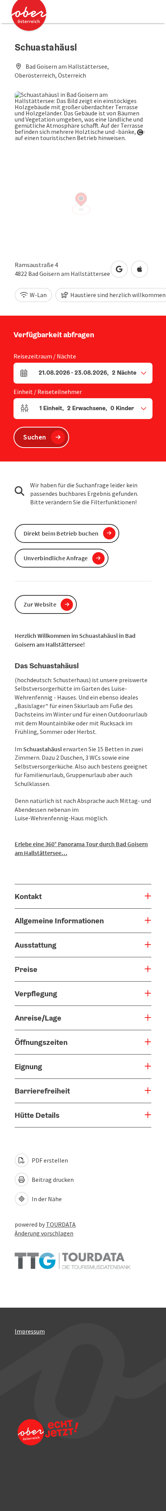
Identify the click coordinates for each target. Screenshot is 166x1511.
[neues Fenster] (72, 1257)
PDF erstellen (49, 1160)
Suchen (34, 437)
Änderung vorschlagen (44, 1233)
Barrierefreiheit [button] (42, 1091)
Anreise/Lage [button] (38, 1018)
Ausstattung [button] (35, 945)
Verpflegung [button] (36, 994)
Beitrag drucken (52, 1179)
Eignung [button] (28, 1066)
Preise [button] (26, 969)
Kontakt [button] (28, 896)
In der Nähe (46, 1199)
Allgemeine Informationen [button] (59, 921)
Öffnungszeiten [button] (41, 1042)
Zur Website (40, 604)
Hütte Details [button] (37, 1115)
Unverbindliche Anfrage (56, 558)
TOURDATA (61, 1224)
